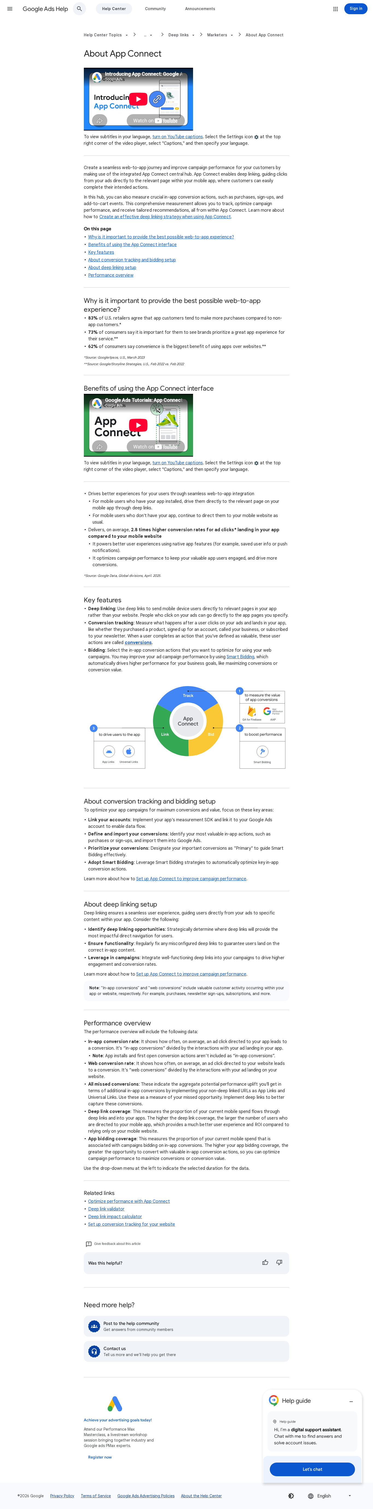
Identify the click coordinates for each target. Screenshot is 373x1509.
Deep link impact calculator (115, 1216)
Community (155, 8)
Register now (100, 1457)
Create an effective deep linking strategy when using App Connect (165, 217)
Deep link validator (106, 1209)
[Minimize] (351, 1399)
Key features (101, 252)
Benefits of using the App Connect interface (132, 244)
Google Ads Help (45, 9)
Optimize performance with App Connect (129, 1201)
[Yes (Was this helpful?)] (265, 1263)
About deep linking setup (112, 267)
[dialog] (312, 1436)
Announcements (200, 8)
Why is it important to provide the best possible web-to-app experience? (161, 237)
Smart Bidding (240, 657)
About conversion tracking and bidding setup (132, 260)
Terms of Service (96, 1495)
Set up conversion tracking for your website (131, 1224)
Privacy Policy (62, 1495)
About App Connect (264, 35)
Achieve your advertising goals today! (118, 1420)
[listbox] (330, 1495)
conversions (138, 642)
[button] (9, 8)
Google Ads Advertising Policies (145, 1495)
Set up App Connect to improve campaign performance (191, 879)
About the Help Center (201, 1495)
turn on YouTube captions (177, 137)
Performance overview (111, 275)
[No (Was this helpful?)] (279, 1263)
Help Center (114, 8)
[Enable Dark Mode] (291, 1495)
